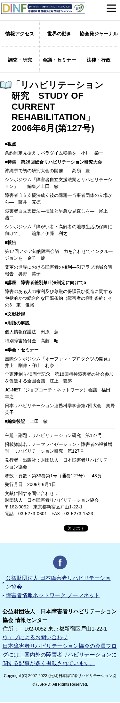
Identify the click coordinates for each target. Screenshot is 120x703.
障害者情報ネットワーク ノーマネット (53, 595)
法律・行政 (99, 60)
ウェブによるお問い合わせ (35, 637)
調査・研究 (20, 60)
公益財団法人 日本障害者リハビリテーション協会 (58, 582)
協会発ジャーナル (99, 33)
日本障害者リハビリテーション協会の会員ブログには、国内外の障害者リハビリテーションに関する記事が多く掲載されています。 (60, 654)
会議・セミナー (59, 60)
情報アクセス (19, 33)
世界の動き (59, 33)
